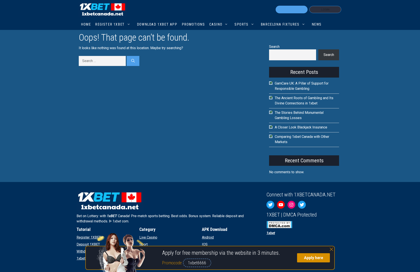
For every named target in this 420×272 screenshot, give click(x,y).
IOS (205, 244)
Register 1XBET (89, 237)
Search (274, 47)
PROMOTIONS (193, 24)
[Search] (133, 61)
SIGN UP (291, 9)
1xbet (81, 258)
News (317, 24)
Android (208, 237)
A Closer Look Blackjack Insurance (301, 127)
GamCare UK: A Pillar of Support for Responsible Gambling (302, 86)
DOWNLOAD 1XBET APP (157, 24)
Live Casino (148, 237)
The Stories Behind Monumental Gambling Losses (299, 115)
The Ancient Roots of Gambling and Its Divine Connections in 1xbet (304, 100)
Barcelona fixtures (280, 24)
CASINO (215, 24)
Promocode (172, 262)
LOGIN (325, 9)
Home (86, 24)
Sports (241, 24)
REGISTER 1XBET (109, 24)
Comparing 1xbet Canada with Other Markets (302, 139)
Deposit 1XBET (88, 244)
